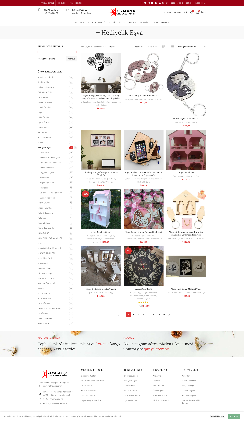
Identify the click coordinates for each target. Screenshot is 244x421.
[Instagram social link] (148, 3)
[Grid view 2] (163, 46)
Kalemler (42, 218)
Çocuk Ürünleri (44, 107)
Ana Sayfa (85, 46)
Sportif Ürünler (44, 298)
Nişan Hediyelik (47, 183)
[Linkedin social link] (159, 3)
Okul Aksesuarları (154, 239)
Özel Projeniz (158, 390)
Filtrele (71, 59)
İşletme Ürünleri (45, 208)
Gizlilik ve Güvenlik (161, 400)
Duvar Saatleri (150, 296)
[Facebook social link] (141, 3)
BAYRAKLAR (43, 97)
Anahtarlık (44, 152)
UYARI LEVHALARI (45, 318)
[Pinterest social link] (156, 3)
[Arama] (186, 12)
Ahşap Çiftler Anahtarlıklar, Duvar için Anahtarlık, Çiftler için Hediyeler (186, 233)
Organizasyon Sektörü (91, 400)
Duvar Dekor (43, 127)
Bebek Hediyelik (45, 102)
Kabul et (234, 416)
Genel (40, 142)
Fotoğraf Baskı (109, 179)
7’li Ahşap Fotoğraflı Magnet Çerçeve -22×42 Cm (101, 173)
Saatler (41, 288)
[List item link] (57, 399)
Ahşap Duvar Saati (143, 289)
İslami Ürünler (44, 203)
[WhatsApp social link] (163, 3)
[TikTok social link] (166, 3)
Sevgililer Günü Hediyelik (51, 193)
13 (164, 314)
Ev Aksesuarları (45, 137)
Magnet (41, 243)
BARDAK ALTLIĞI (45, 92)
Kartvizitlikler (44, 223)
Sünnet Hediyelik (47, 198)
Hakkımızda (158, 385)
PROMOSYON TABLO (46, 278)
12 (159, 314)
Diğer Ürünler (43, 117)
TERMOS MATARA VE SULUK (50, 308)
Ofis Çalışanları (87, 102)
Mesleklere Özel (45, 258)
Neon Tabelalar (44, 268)
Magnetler (44, 177)
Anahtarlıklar (44, 82)
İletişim (156, 380)
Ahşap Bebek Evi (186, 172)
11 (153, 314)
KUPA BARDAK (44, 233)
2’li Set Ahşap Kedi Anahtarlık (186, 118)
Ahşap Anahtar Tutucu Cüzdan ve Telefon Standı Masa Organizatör (144, 173)
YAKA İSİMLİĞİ (44, 323)
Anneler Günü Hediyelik (50, 157)
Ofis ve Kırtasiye (45, 273)
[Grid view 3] (168, 46)
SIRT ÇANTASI (44, 293)
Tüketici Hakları (160, 395)
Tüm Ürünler (43, 313)
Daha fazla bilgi (217, 416)
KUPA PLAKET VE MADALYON (50, 238)
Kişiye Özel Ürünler (46, 228)
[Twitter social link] (145, 3)
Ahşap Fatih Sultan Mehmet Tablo (186, 289)
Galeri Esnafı (130, 179)
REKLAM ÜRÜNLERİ (46, 283)
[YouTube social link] (152, 3)
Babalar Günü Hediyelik (50, 162)
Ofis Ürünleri (100, 102)
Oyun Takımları (93, 239)
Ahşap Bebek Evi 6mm (101, 232)
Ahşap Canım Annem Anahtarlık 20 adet (143, 232)
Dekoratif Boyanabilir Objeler (191, 401)
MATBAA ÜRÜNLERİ (46, 253)
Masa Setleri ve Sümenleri (49, 248)
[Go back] (97, 32)
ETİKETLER (42, 132)
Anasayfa (157, 376)
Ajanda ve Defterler (46, 77)
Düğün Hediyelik (47, 173)
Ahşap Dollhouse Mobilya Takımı (101, 289)
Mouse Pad (43, 263)
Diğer (40, 112)
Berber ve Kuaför (88, 376)
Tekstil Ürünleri (44, 303)
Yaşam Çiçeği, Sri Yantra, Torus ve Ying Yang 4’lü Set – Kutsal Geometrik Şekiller (101, 97)
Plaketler (44, 188)
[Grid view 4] (172, 46)
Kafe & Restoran (45, 213)
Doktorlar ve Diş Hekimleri (92, 380)
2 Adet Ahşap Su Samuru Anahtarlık (143, 95)
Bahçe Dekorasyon (46, 87)
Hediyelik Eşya (44, 147)
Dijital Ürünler (44, 122)
